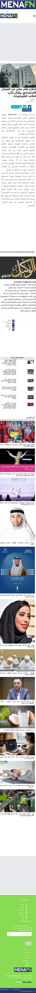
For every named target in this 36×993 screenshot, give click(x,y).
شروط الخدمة (25, 950)
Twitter (22, 907)
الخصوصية (26, 952)
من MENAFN (25, 960)
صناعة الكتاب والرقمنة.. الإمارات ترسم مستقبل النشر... (17, 543)
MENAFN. (10, 990)
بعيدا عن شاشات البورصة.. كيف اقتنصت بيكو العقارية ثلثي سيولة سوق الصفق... (9, 405)
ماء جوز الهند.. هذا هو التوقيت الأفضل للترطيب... (18, 730)
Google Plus (21, 910)
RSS (23, 919)
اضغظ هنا (18, 982)
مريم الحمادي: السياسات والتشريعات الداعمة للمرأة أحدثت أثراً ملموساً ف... (17, 503)
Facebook (21, 905)
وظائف (27, 963)
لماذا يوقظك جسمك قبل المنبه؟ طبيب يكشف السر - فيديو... (17, 786)
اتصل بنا (27, 955)
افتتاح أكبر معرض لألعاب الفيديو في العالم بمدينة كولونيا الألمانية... (17, 445)
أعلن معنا (26, 958)
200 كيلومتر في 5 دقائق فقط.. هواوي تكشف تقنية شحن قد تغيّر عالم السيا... (9, 362)
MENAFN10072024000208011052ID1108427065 (17, 252)
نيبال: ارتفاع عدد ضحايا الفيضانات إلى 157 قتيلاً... (8, 397)
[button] (7, 11)
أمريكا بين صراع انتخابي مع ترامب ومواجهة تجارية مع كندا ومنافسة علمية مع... (17, 474)
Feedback (26, 966)
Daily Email (21, 913)
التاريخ (32, 99)
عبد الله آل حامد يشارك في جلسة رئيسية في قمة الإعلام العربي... (17, 596)
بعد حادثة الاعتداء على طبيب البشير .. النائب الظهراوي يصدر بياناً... (17, 702)
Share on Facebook (27, 110)
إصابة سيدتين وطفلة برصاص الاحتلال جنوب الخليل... (8, 389)
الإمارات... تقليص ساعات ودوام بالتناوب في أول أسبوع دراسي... (17, 674)
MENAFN (12, 114)
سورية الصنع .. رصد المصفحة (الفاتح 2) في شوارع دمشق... (8, 381)
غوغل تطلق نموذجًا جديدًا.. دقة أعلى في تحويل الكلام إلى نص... (17, 758)
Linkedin (21, 916)
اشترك (28, 943)
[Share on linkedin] (29, 106)
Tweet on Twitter (15, 107)
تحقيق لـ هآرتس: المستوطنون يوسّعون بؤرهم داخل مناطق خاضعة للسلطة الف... (9, 372)
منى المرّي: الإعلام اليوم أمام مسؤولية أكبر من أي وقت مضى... (17, 646)
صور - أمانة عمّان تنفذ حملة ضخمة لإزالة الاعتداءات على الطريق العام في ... (17, 814)
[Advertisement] (18, 42)
